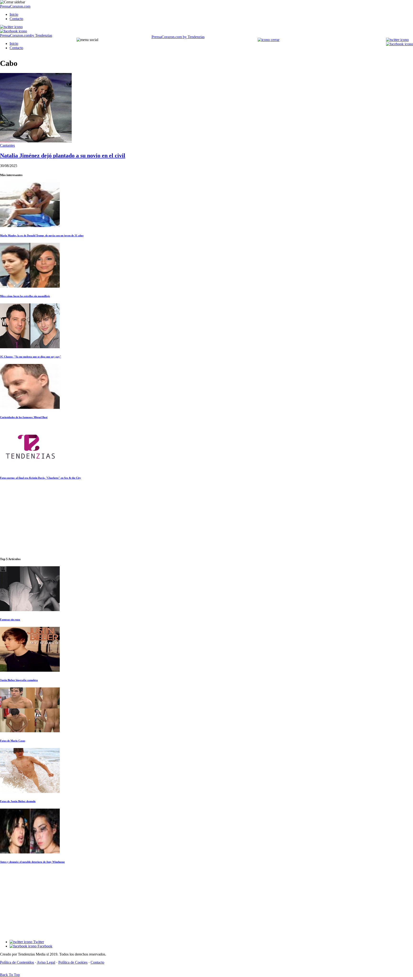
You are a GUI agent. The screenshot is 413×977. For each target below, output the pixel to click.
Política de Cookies (72, 962)
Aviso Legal (46, 962)
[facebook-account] (13, 31)
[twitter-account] (11, 27)
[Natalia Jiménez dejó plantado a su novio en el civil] (36, 141)
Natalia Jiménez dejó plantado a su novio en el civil (62, 155)
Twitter (38, 942)
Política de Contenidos (17, 962)
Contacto (16, 19)
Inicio (14, 14)
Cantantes (7, 145)
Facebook (44, 946)
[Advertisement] (206, 518)
